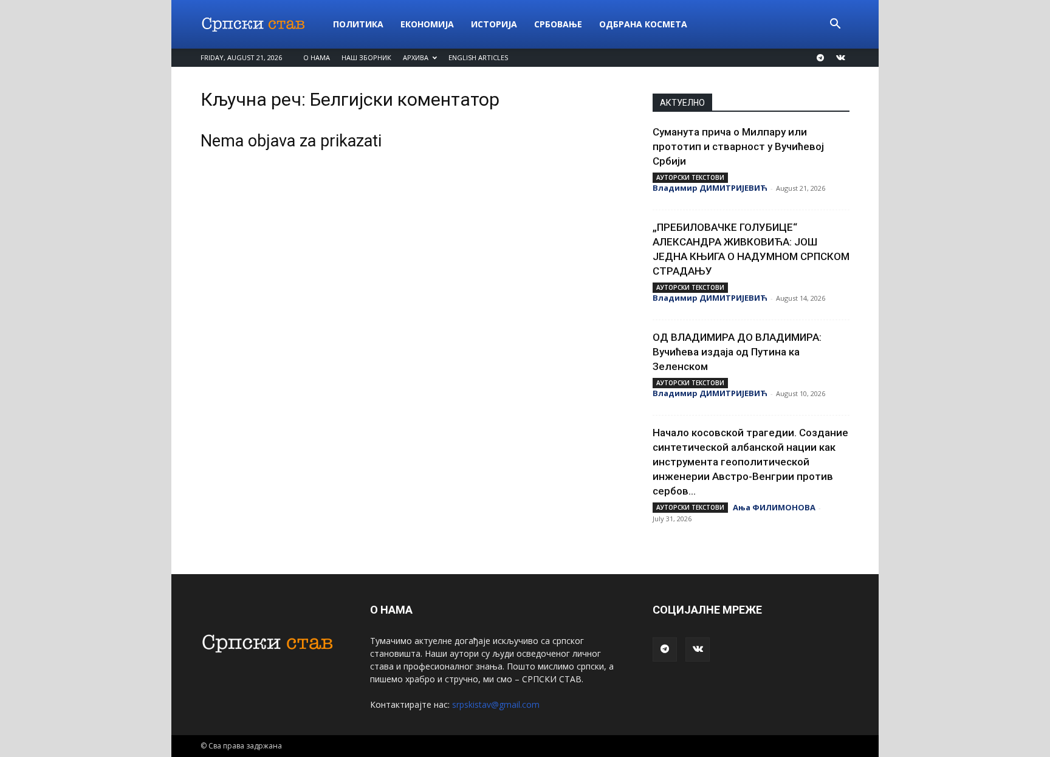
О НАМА (316, 57)
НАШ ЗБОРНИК (366, 57)
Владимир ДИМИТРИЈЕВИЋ (710, 187)
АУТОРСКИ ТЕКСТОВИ (690, 177)
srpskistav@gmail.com (496, 704)
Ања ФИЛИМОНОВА (774, 507)
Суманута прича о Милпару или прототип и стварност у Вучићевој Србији (738, 146)
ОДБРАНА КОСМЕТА (643, 24)
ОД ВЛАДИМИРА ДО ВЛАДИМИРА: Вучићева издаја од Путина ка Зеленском (737, 351)
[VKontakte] (840, 58)
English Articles (478, 57)
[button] (834, 25)
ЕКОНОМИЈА (427, 24)
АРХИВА (415, 57)
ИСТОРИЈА (494, 24)
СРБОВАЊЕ (558, 24)
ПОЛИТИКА (358, 24)
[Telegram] (820, 58)
